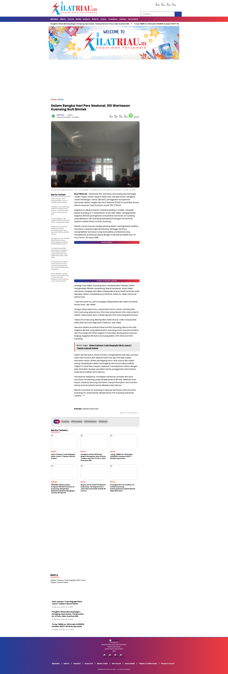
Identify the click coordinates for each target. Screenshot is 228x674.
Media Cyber (102, 663)
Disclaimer (130, 663)
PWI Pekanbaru (90, 421)
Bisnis (78, 19)
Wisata (95, 19)
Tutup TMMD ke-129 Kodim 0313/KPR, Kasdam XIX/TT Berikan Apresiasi (146, 24)
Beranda (54, 19)
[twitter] (163, 5)
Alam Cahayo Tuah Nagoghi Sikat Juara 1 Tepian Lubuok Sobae (67, 602)
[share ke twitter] (116, 117)
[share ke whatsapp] (121, 117)
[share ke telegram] (126, 117)
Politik (71, 19)
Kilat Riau (60, 115)
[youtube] (174, 5)
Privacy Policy (167, 663)
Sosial (103, 19)
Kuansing (65, 421)
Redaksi (77, 663)
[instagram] (168, 5)
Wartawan (103, 421)
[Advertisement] (95, 81)
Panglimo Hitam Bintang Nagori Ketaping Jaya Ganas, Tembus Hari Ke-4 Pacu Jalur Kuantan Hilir (73, 24)
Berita (63, 19)
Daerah (122, 19)
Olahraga (113, 19)
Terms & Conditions (148, 663)
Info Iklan (116, 663)
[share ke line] (131, 117)
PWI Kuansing (76, 421)
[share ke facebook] (111, 117)
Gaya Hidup (133, 19)
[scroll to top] (219, 670)
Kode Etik (89, 663)
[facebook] (158, 5)
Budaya (86, 19)
